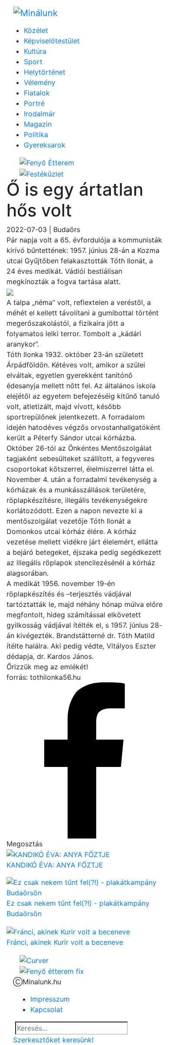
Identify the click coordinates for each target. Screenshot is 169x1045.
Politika (36, 134)
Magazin (38, 124)
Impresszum (50, 999)
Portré (34, 103)
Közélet (36, 30)
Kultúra (35, 51)
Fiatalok (37, 92)
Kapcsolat (46, 1009)
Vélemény (39, 82)
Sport (33, 61)
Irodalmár (39, 113)
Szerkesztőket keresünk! (53, 1039)
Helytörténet (44, 72)
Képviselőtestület (52, 40)
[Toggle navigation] (143, 12)
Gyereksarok (44, 145)
